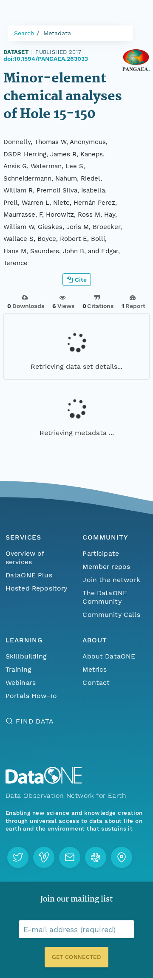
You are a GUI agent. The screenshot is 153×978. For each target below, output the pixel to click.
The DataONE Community (104, 597)
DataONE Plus (29, 575)
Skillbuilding (26, 656)
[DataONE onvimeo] (43, 857)
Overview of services (25, 557)
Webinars (21, 682)
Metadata (57, 33)
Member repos (106, 566)
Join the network (111, 580)
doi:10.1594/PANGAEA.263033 (45, 58)
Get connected (76, 957)
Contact (96, 682)
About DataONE (108, 656)
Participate (100, 553)
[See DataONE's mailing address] (121, 857)
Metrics (94, 669)
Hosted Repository (37, 588)
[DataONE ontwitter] (17, 857)
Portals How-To (31, 696)
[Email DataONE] (69, 857)
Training (18, 669)
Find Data (35, 721)
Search (24, 33)
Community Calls (111, 615)
